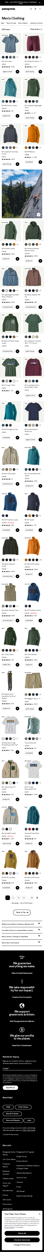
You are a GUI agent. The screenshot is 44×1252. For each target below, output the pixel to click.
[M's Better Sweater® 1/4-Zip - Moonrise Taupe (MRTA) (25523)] (33, 276)
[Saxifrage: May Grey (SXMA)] (10, 57)
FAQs (8, 1107)
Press (18, 1187)
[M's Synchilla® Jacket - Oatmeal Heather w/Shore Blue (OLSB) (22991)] (10, 815)
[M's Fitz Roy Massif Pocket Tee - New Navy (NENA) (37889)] (33, 411)
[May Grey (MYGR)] (10, 101)
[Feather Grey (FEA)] (6, 147)
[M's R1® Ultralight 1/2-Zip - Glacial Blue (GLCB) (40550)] (10, 411)
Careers (19, 1182)
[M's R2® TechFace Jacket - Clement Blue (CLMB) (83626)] (10, 502)
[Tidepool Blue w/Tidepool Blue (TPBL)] (33, 694)
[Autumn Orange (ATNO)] (26, 147)
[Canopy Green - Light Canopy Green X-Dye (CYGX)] (26, 336)
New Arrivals (11, 23)
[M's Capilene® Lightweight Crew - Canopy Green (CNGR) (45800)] (33, 87)
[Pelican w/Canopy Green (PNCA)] (3, 469)
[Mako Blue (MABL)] (3, 101)
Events (5, 1195)
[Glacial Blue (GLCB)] (10, 244)
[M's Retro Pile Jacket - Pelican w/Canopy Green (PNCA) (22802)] (10, 455)
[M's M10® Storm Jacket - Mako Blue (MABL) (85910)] (10, 87)
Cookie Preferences (11, 1134)
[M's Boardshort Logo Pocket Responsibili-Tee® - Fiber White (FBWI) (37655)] (10, 725)
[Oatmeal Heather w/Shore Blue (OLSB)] (3, 829)
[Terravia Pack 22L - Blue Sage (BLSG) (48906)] (33, 725)
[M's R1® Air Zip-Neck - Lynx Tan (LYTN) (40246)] (10, 859)
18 (31, 898)
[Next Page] (37, 897)
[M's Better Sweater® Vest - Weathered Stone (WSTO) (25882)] (10, 592)
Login (29, 1120)
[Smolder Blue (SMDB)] (33, 57)
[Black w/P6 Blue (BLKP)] (10, 290)
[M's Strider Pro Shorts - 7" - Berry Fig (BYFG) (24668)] (33, 43)
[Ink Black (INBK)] (10, 381)
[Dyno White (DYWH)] (33, 336)
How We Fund (8, 1190)
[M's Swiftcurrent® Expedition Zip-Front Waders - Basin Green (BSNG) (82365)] (10, 680)
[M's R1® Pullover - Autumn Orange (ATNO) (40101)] (33, 133)
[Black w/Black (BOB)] (6, 244)
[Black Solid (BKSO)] (6, 829)
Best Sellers (23, 23)
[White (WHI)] (14, 381)
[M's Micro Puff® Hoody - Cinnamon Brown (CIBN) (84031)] (33, 859)
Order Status (23, 1107)
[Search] (31, 9)
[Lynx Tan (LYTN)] (29, 425)
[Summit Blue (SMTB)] (33, 244)
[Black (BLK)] (29, 57)
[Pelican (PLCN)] (10, 469)
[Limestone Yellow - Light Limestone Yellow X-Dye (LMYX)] (37, 336)
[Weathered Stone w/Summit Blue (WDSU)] (29, 244)
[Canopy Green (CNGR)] (37, 57)
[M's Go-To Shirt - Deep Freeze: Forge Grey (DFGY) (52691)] (10, 43)
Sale (2, 23)
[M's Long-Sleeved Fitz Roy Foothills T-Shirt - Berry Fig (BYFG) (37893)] (33, 367)
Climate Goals (8, 1179)
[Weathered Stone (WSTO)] (29, 381)
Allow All (22, 1233)
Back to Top (20, 912)
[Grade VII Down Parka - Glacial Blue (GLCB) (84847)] (33, 815)
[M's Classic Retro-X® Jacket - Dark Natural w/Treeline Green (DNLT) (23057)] (10, 769)
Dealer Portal (21, 1156)
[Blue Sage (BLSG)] (37, 101)
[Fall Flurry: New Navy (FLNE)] (6, 57)
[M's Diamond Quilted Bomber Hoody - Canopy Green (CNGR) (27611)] (33, 230)
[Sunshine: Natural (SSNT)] (10, 829)
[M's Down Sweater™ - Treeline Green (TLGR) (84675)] (33, 636)
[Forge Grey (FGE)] (33, 560)
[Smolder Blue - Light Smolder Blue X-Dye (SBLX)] (3, 147)
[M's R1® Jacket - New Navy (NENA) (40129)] (33, 502)
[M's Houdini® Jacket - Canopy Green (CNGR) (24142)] (10, 230)
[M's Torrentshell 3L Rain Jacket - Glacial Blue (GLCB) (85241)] (33, 455)
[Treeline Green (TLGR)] (3, 650)
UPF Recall (20, 1191)
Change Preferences (22, 1245)
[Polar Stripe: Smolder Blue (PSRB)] (33, 101)
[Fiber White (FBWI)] (3, 738)
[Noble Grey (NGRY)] (37, 469)
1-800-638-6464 (28, 1130)
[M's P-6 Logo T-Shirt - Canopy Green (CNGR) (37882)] (10, 367)
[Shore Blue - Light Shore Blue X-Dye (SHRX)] (10, 147)
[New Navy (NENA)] (29, 147)
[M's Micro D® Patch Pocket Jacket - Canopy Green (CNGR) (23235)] (10, 323)
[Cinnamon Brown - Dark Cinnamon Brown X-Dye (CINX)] (14, 147)
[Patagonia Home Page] (8, 8)
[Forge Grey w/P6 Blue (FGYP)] (10, 650)
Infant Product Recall (24, 1196)
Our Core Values (9, 1159)
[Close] (39, 1214)
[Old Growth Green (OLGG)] (3, 560)
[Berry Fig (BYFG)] (26, 57)
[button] (38, 214)
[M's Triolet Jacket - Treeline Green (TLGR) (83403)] (10, 636)
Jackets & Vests (36, 23)
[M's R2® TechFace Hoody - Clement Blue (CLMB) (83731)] (33, 592)
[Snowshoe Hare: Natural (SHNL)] (10, 783)
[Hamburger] (40, 9)
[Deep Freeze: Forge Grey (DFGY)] (3, 57)
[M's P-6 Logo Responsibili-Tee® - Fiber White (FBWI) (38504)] (33, 769)
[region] (22, 1230)
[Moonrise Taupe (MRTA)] (26, 290)
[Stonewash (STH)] (37, 290)
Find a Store (7, 1204)
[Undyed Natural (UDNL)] (6, 381)
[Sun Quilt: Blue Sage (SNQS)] (14, 57)
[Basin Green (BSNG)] (14, 469)
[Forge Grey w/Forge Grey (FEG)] (37, 650)
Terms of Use (21, 1177)
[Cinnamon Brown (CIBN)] (37, 244)
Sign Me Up (10, 1088)
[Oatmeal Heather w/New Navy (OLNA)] (6, 290)
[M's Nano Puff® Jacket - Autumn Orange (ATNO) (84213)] (33, 546)
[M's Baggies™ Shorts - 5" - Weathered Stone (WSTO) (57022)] (33, 680)
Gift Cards (7, 1200)
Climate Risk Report (24, 1173)
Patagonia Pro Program (25, 1152)
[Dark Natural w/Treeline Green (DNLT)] (3, 783)
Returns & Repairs (13, 1120)
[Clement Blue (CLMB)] (14, 101)
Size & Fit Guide (12, 1114)
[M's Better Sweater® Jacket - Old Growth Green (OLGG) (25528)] (10, 546)
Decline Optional (22, 1240)
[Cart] (35, 9)
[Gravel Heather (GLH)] (29, 783)
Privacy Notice (22, 1161)
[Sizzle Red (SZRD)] (29, 829)
